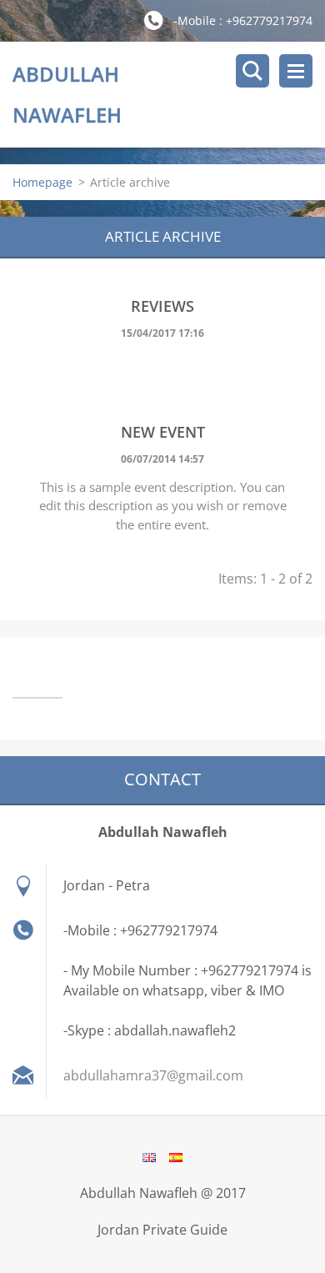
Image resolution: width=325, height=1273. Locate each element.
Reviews (162, 306)
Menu (295, 71)
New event (163, 432)
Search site (252, 71)
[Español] (175, 1157)
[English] (149, 1157)
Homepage (42, 182)
